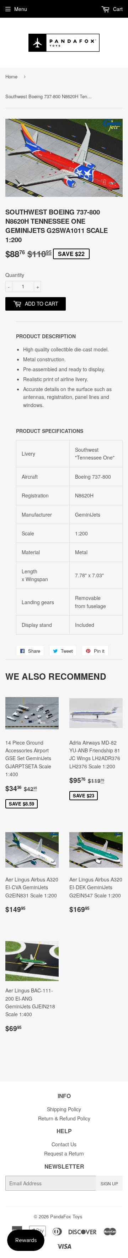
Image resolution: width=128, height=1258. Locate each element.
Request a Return (64, 1153)
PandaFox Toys (66, 1216)
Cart (117, 8)
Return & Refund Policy (64, 1118)
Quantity (14, 274)
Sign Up (109, 1183)
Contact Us (64, 1144)
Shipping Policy (64, 1109)
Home (11, 76)
